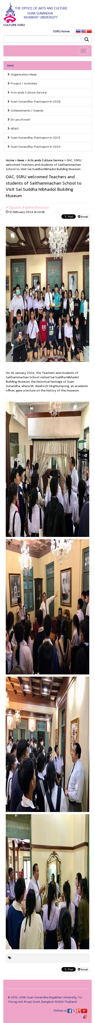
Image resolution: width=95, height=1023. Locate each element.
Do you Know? (20, 119)
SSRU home (61, 31)
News (10, 65)
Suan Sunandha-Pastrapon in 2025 (35, 137)
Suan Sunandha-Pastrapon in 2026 (35, 101)
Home (10, 160)
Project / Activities (23, 83)
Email (84, 217)
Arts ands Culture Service (28, 92)
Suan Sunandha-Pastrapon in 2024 (35, 146)
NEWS (14, 128)
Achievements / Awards (26, 110)
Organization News (23, 74)
